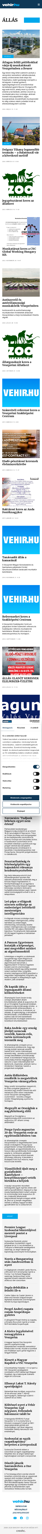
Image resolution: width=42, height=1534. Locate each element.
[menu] (39, 4)
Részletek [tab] (21, 728)
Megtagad (21, 811)
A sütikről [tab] (34, 728)
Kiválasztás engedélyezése (21, 804)
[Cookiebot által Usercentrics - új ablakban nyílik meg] (29, 721)
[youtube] (15, 1518)
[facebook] (21, 1518)
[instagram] (27, 1518)
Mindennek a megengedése (21, 798)
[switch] (36, 774)
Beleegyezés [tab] (8, 728)
